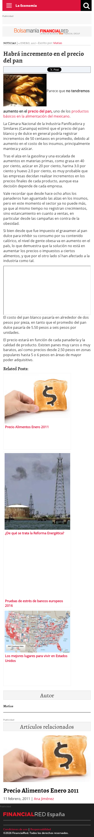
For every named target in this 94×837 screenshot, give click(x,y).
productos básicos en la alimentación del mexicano (46, 114)
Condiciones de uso (15, 829)
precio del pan (40, 111)
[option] (47, 768)
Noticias (9, 43)
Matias (57, 43)
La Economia (26, 5)
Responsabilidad (40, 829)
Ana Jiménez (44, 798)
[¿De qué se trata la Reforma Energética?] (37, 490)
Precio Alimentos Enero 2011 (41, 790)
